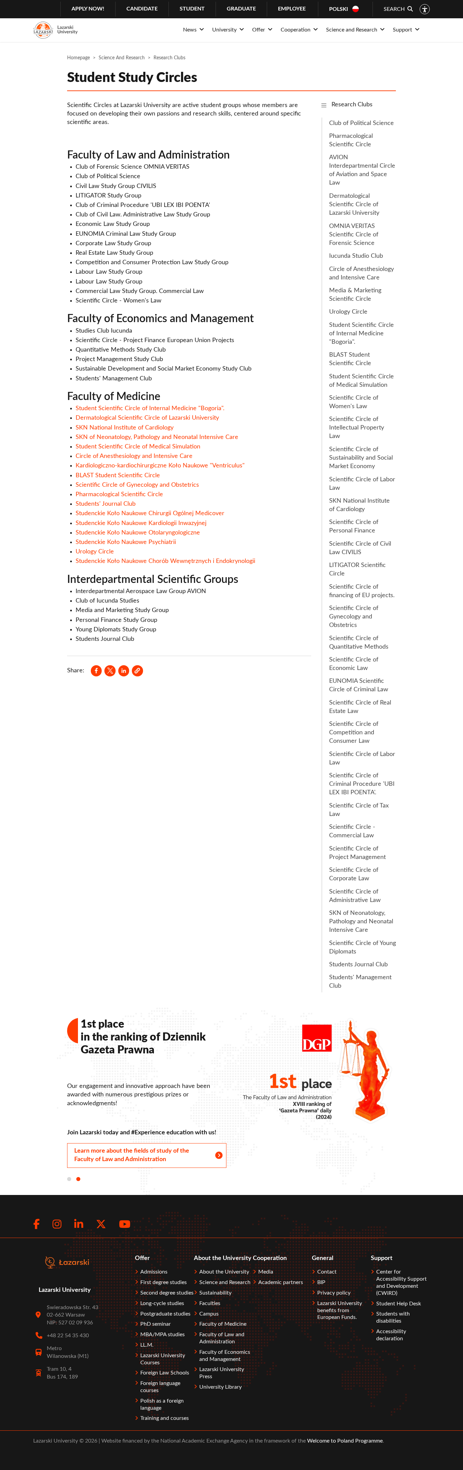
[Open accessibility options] (425, 9)
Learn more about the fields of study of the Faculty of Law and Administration (131, 1155)
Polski (338, 9)
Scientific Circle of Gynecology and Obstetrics (137, 485)
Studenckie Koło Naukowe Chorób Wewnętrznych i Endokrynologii (165, 561)
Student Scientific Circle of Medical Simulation (138, 447)
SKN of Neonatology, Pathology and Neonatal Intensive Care (157, 437)
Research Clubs (352, 105)
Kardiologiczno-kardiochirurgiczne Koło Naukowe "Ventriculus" (160, 466)
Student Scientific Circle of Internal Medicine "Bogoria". (150, 408)
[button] (137, 670)
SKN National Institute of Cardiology (125, 428)
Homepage (78, 58)
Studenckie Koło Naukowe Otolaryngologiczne (138, 533)
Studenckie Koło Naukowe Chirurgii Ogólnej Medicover (150, 513)
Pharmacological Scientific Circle (119, 494)
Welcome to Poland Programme (344, 1441)
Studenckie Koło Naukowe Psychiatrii (126, 542)
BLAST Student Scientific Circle (118, 475)
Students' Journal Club (106, 504)
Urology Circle (95, 552)
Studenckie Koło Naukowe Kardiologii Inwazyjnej (141, 523)
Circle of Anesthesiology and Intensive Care (134, 456)
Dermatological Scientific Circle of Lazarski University (147, 418)
